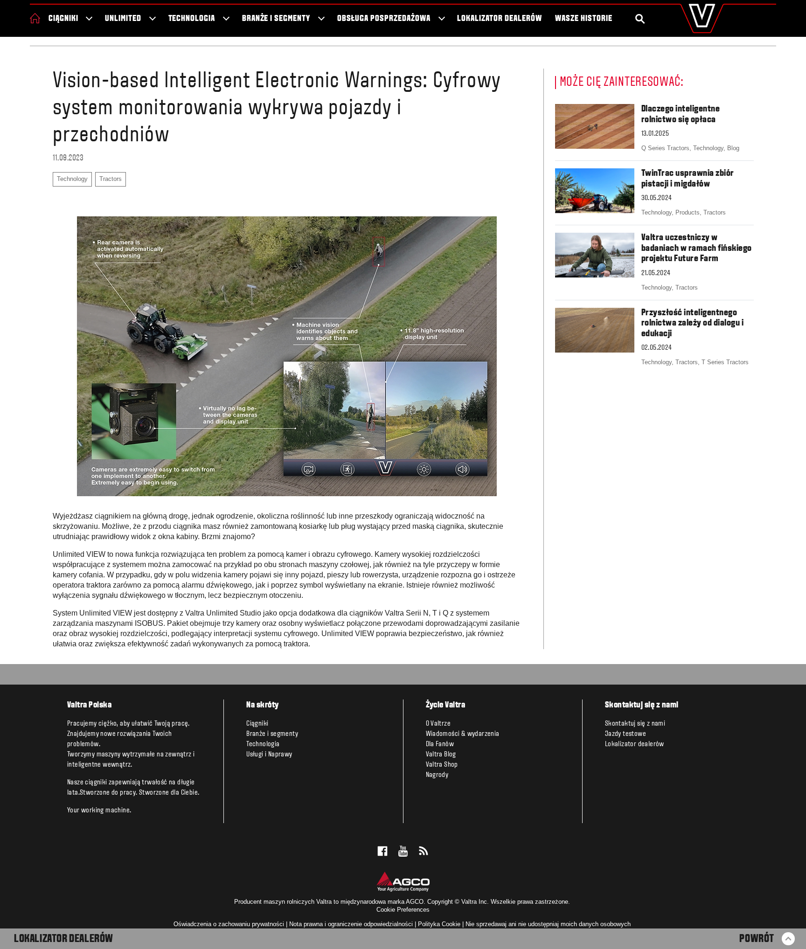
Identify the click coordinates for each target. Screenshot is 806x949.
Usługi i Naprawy (269, 754)
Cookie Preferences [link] (403, 909)
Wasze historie (583, 19)
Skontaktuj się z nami (635, 723)
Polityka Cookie (439, 924)
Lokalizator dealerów (499, 19)
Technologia (191, 19)
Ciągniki (63, 19)
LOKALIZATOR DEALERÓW (63, 939)
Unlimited (123, 19)
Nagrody (437, 775)
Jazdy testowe (625, 734)
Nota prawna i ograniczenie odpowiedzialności (351, 924)
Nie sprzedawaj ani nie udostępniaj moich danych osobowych (548, 924)
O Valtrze (438, 723)
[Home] (35, 18)
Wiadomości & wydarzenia (463, 734)
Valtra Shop (442, 765)
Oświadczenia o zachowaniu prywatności (229, 924)
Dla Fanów (440, 744)
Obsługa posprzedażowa (384, 19)
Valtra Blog (441, 754)
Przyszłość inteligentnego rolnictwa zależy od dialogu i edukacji (692, 323)
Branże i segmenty (276, 19)
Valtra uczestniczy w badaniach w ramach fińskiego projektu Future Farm (696, 248)
